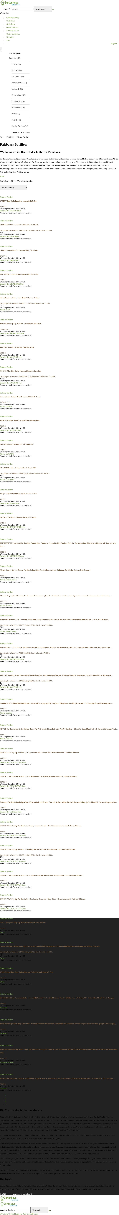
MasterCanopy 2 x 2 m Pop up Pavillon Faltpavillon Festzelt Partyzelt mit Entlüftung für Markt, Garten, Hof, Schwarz (45, 570)
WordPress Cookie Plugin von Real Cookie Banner (19, 1214)
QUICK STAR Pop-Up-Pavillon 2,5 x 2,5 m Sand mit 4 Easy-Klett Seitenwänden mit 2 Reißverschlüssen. (39, 753)
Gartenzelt (15, 89)
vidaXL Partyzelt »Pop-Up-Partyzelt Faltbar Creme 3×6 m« (23, 923)
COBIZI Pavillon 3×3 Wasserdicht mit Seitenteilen (19, 225)
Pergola (14, 64)
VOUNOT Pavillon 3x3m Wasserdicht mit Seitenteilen (20, 371)
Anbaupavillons (17, 83)
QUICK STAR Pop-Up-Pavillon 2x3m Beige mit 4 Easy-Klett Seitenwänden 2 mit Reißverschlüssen (37, 849)
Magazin (114, 44)
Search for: (7, 9)
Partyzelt (15, 70)
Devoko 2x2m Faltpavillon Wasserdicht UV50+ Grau (20, 397)
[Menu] (1, 48)
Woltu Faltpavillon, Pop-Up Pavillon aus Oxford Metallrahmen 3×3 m (26, 972)
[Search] (1, 51)
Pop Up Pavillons (18, 126)
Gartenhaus (10, 21)
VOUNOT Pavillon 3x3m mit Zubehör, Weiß (17, 347)
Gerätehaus (10, 24)
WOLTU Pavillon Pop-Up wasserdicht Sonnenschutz (20, 420)
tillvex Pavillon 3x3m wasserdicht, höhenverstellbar (19, 298)
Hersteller (9, 37)
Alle (8, 40)
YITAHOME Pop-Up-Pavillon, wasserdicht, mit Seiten (20, 324)
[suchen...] (53, 9)
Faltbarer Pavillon (19, 132)
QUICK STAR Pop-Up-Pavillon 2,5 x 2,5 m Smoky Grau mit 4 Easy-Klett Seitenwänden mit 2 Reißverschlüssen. (42, 899)
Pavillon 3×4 (16, 108)
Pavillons (12, 58)
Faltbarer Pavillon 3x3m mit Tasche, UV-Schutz (18, 517)
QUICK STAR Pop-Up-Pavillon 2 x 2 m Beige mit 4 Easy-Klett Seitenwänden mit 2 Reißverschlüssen (38, 776)
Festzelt (14, 120)
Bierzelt (14, 114)
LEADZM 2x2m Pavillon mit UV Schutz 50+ (17, 444)
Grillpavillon (16, 77)
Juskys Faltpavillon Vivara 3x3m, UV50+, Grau (18, 494)
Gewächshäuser (12, 27)
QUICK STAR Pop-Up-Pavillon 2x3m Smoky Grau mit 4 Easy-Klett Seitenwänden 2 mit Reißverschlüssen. (40, 826)
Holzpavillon (16, 95)
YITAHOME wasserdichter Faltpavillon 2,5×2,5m (19, 274)
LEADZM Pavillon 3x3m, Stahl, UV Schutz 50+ (18, 468)
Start (1, 137)
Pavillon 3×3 (16, 101)
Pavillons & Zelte (12, 31)
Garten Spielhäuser (13, 34)
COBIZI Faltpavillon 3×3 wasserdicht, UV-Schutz (19, 250)
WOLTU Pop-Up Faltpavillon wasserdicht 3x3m (18, 201)
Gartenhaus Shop (12, 18)
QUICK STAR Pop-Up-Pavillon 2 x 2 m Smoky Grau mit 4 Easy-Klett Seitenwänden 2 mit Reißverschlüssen (41, 875)
